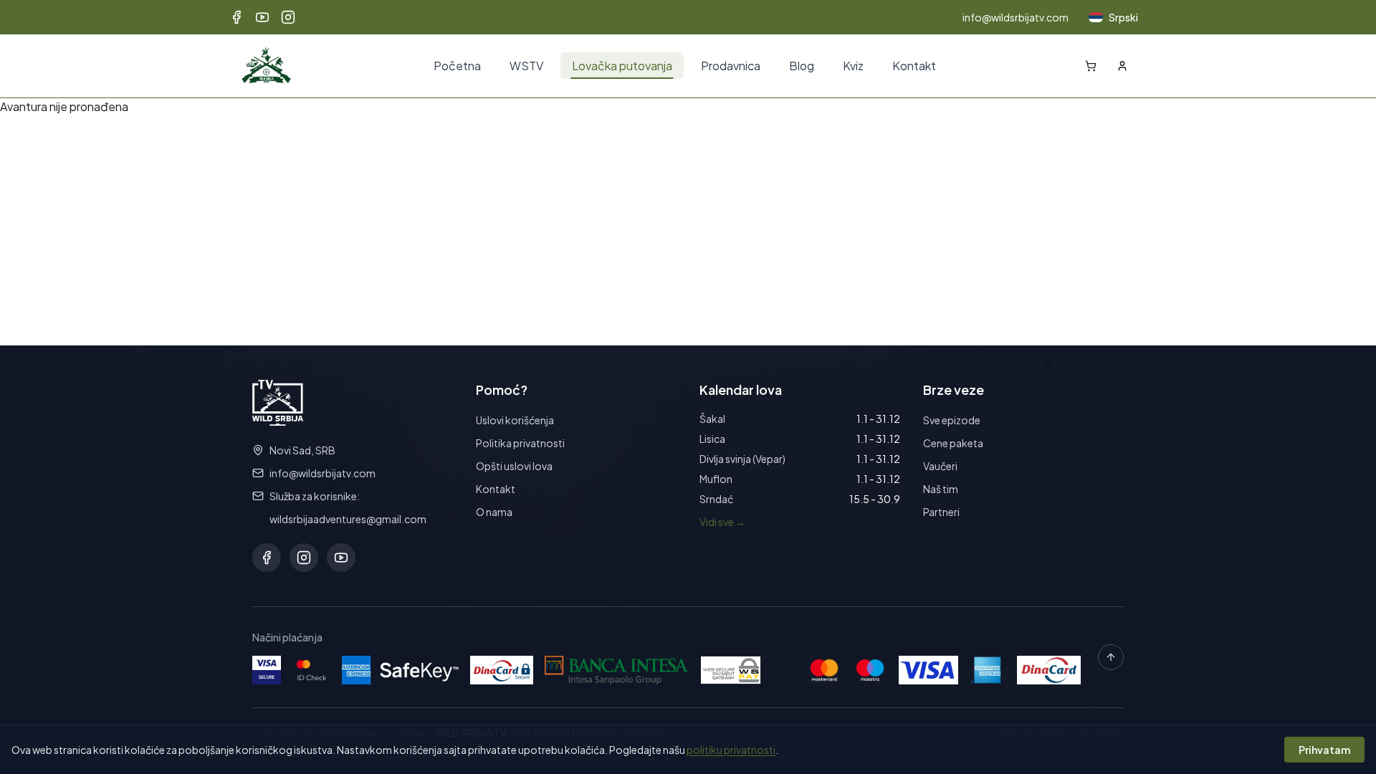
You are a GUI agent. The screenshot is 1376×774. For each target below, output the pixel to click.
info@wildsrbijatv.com (1015, 17)
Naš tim (940, 488)
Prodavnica (730, 65)
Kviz (853, 65)
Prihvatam (1324, 749)
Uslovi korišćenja (515, 420)
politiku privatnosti (731, 749)
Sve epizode (951, 420)
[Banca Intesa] (617, 670)
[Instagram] (288, 17)
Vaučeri (940, 465)
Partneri (941, 511)
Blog (801, 65)
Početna (457, 65)
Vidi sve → (722, 521)
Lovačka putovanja (622, 65)
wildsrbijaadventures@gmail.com (347, 518)
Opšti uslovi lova (514, 465)
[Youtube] (262, 17)
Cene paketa (953, 442)
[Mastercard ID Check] (311, 670)
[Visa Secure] (266, 670)
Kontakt (914, 65)
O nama (494, 511)
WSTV (526, 65)
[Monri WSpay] (730, 670)
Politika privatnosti (520, 442)
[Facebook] (236, 17)
